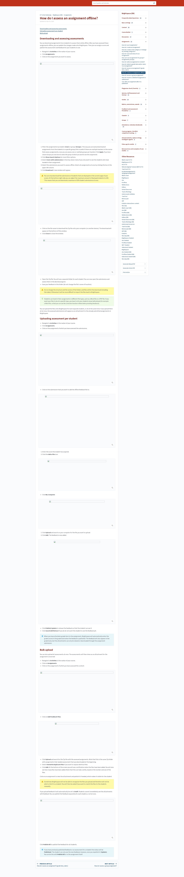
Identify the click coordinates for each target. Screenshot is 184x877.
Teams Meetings (126, 192)
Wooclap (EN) (125, 236)
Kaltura (124, 187)
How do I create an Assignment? (131, 47)
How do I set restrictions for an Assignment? (131, 54)
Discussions (126, 37)
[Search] (154, 3)
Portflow (124, 183)
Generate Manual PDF (129, 264)
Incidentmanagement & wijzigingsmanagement (128, 172)
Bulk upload (44, 33)
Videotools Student (127, 247)
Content (125, 27)
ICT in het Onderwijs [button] (34, 1)
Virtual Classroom (127, 190)
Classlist (125, 116)
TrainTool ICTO (126, 169)
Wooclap (124, 206)
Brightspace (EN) (57, 15)
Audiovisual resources (128, 224)
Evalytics (124, 233)
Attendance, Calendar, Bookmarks (132, 126)
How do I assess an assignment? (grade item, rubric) (133, 69)
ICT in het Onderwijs (45, 15)
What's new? (125, 176)
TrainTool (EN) (126, 227)
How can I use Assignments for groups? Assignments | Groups (133, 59)
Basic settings (127, 23)
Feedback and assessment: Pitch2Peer (130, 110)
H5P (123, 201)
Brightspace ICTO (127, 162)
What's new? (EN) (126, 208)
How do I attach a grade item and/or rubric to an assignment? (134, 65)
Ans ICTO (124, 165)
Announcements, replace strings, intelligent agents (132, 139)
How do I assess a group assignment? (132, 75)
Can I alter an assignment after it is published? (131, 82)
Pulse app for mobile (129, 144)
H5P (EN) (124, 231)
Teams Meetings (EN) (128, 222)
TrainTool (124, 196)
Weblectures (125, 185)
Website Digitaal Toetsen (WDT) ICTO (132, 167)
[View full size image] (77, 102)
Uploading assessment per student (51, 31)
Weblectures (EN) (127, 215)
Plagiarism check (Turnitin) (131, 88)
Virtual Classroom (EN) (128, 220)
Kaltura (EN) (125, 217)
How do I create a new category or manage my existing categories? (134, 50)
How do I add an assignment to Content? (133, 62)
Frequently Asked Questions (131, 18)
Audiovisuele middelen (128, 194)
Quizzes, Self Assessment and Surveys (131, 94)
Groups (125, 120)
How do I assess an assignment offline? (69, 18)
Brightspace (125, 178)
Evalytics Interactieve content (130, 203)
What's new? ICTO (127, 160)
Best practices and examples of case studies (133, 150)
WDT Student (125, 245)
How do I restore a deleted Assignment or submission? (134, 78)
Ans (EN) (124, 210)
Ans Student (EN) (126, 252)
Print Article (126, 272)
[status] (77, 178)
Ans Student (125, 240)
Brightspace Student (128, 238)
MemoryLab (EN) (126, 229)
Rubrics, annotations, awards (132, 104)
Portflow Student (127, 243)
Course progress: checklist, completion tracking (130, 132)
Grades (125, 100)
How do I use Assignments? (129, 45)
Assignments (68, 15)
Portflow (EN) (125, 213)
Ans (123, 180)
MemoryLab (125, 199)
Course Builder (127, 32)
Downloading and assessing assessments (53, 29)
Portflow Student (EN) (128, 254)
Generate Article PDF (129, 268)
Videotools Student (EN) (128, 257)
